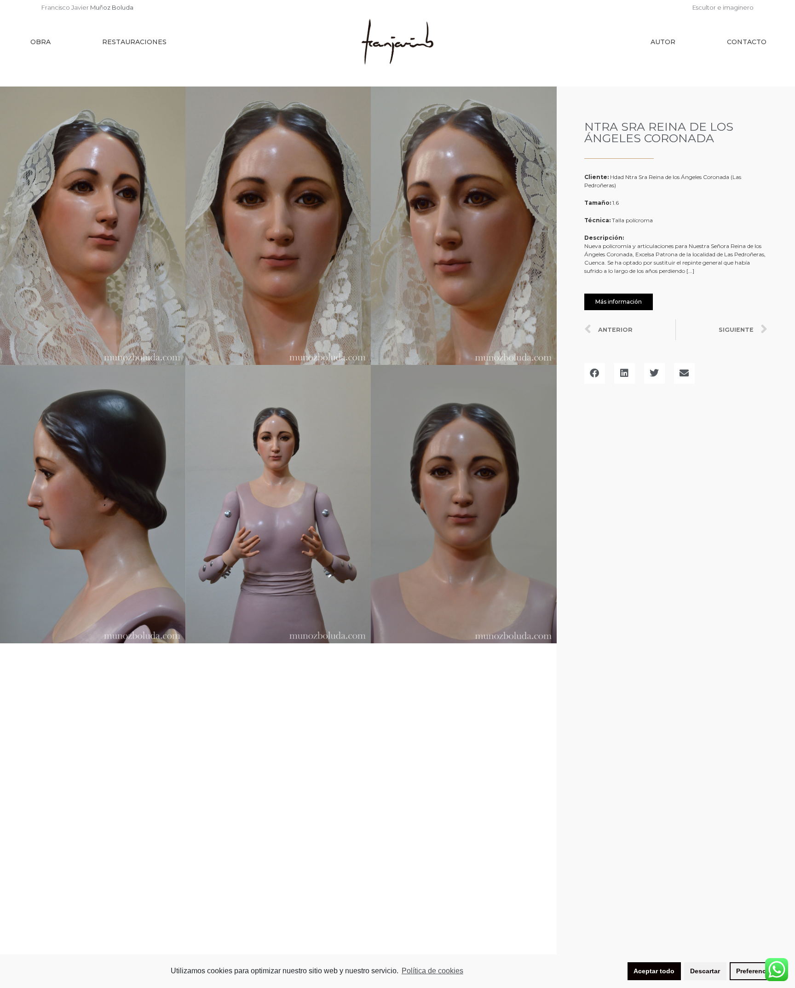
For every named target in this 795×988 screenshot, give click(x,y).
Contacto (746, 42)
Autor (663, 42)
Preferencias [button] (755, 971)
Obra (40, 42)
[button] (618, 302)
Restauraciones (134, 42)
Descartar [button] (705, 971)
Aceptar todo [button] (654, 971)
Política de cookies (432, 971)
